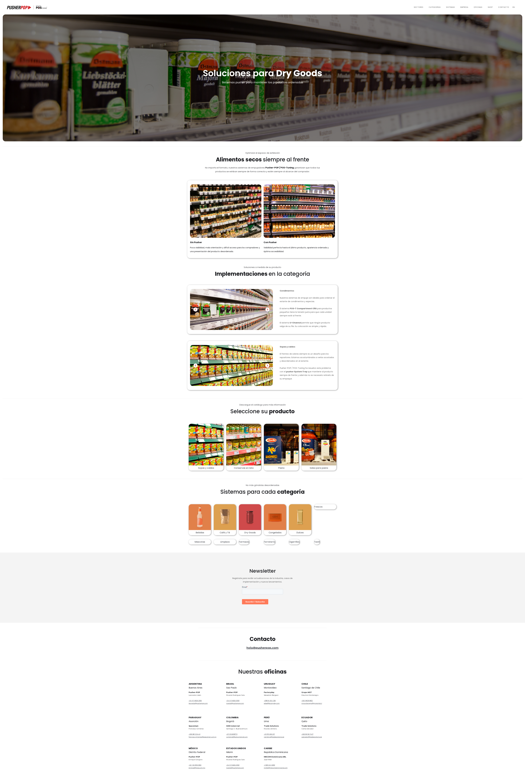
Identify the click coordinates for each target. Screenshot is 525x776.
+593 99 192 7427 (307, 734)
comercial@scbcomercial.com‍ (237, 737)
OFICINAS (478, 7)
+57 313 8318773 (231, 734)
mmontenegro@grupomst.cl (311, 703)
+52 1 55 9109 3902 (195, 765)
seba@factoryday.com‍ (272, 703)
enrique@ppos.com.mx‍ (197, 768)
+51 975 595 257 (269, 734)
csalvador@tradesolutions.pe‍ (311, 737)
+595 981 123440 (194, 734)
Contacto (503, 7)
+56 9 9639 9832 (307, 701)
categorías (435, 7)
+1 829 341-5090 (269, 765)
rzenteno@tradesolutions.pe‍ (274, 737)
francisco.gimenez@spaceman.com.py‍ (202, 737)
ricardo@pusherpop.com (235, 703)
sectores (418, 7)
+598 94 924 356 (270, 701)
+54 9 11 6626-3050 (232, 701)
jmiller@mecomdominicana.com (276, 768)
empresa (464, 7)
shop (490, 7)
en (514, 7)
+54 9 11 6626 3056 (195, 701)
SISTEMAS (450, 7)
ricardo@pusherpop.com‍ (235, 768)
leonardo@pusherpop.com (198, 703)
